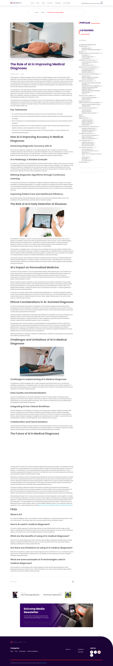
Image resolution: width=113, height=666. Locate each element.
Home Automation (87, 121)
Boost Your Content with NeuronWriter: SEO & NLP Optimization (55, 505)
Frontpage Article (84, 101)
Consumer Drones (87, 70)
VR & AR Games (85, 58)
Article (42, 12)
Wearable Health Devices (89, 113)
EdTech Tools (85, 75)
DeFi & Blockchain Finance (89, 97)
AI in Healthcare (86, 109)
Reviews (81, 116)
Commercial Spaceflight (89, 130)
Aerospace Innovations (88, 128)
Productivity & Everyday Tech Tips (91, 154)
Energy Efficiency (87, 137)
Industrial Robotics (87, 72)
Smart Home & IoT (84, 118)
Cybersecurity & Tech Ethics (87, 60)
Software (84, 158)
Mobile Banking (86, 99)
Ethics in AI (85, 63)
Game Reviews (85, 106)
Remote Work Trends (88, 143)
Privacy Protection (87, 65)
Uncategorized (83, 162)
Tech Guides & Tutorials (85, 147)
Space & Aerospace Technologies (88, 126)
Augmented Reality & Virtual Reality (89, 53)
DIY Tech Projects (87, 149)
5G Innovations (86, 48)
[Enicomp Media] (16, 3)
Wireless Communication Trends (91, 49)
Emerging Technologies (86, 80)
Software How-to (87, 160)
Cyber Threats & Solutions (89, 62)
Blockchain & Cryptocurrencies (91, 85)
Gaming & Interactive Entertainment (89, 102)
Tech (83, 93)
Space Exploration (87, 131)
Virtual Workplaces (87, 56)
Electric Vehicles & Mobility (90, 135)
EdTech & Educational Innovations (88, 73)
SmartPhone (85, 124)
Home (36, 12)
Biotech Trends (86, 111)
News (80, 114)
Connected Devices (87, 120)
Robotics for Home (87, 123)
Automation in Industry (88, 69)
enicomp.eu (43, 663)
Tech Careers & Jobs (84, 140)
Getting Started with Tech (89, 150)
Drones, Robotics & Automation (88, 67)
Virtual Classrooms (87, 79)
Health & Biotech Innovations (87, 107)
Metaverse (85, 55)
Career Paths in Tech (88, 142)
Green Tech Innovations (88, 138)
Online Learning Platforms (89, 77)
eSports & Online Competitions (90, 104)
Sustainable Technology (86, 133)
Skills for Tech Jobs (87, 145)
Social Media (85, 157)
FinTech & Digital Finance (86, 95)
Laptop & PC (85, 152)
